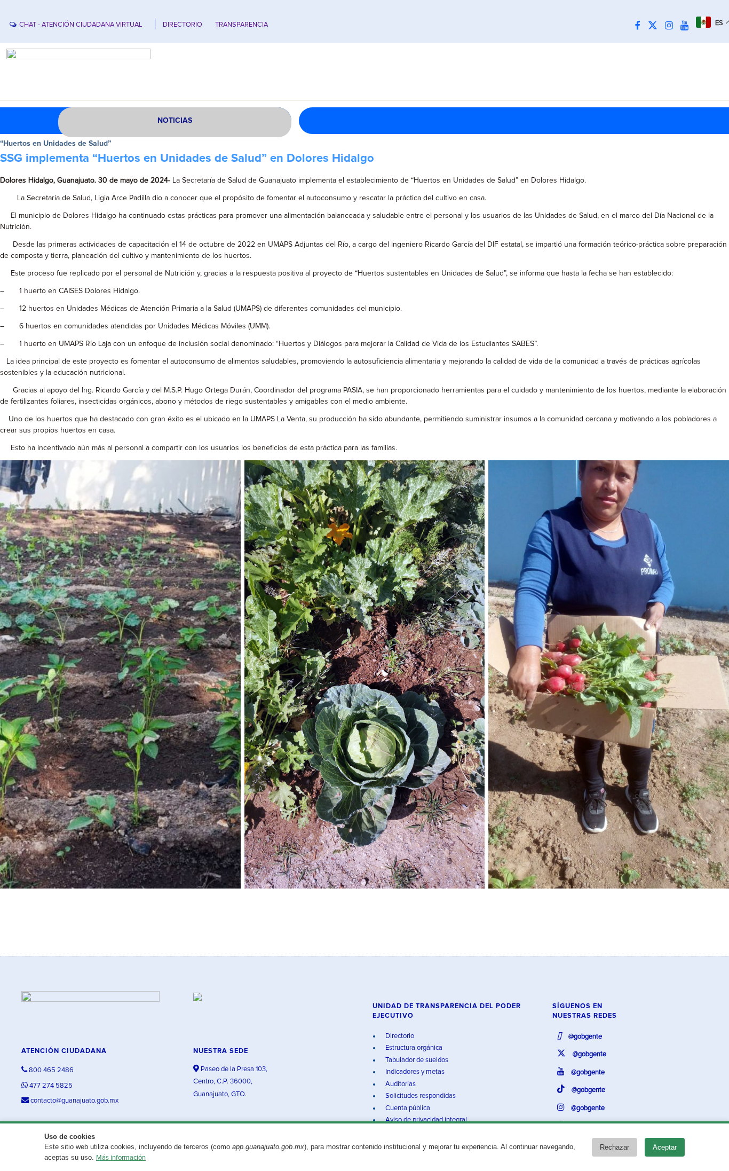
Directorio (399, 1036)
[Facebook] (640, 26)
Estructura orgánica (413, 1047)
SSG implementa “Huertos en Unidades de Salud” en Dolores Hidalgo (187, 158)
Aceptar (665, 1147)
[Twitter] (655, 26)
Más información (121, 1157)
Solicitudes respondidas (420, 1096)
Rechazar (614, 1147)
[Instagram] (671, 26)
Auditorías (400, 1084)
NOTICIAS (174, 120)
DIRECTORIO (182, 24)
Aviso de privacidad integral (425, 1120)
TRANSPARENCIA (241, 24)
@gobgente (584, 1036)
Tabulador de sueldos (416, 1060)
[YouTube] (687, 26)
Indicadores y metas (414, 1071)
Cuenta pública (407, 1108)
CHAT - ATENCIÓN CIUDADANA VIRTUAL (80, 24)
